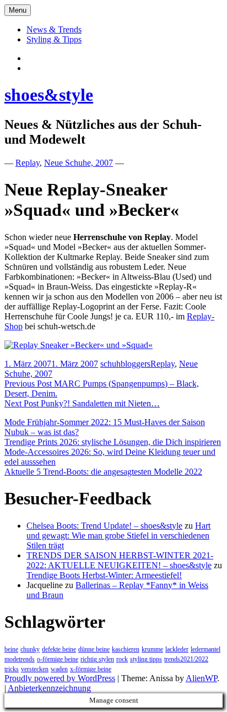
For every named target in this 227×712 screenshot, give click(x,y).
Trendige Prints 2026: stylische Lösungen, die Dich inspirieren (112, 442)
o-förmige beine (57, 659)
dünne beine (94, 649)
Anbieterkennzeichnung (49, 688)
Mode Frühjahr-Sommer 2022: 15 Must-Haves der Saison (104, 422)
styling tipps (146, 659)
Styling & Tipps (54, 39)
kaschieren (125, 649)
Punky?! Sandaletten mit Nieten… (82, 403)
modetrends (19, 659)
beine (11, 649)
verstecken (34, 669)
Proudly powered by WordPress (59, 678)
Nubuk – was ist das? (41, 432)
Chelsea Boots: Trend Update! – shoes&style (104, 525)
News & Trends (54, 29)
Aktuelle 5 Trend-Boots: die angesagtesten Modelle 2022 (103, 471)
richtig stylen (97, 659)
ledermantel (205, 649)
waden (59, 669)
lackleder (176, 649)
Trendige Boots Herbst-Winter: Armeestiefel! (104, 575)
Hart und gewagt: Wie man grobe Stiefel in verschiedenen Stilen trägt (118, 535)
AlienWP (201, 678)
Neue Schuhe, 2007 (78, 162)
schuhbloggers (125, 363)
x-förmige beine (90, 669)
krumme (152, 649)
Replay (27, 162)
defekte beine (59, 649)
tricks (11, 669)
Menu (17, 10)
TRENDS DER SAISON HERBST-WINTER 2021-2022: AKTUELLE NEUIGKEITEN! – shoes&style (119, 560)
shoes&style (48, 95)
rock (122, 659)
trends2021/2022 (186, 659)
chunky (30, 649)
